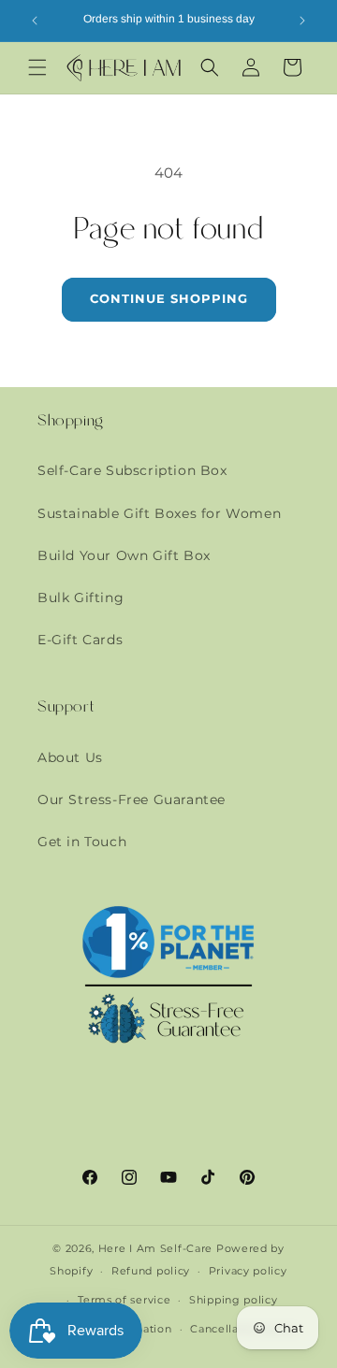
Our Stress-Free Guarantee (131, 799)
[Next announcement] (302, 20)
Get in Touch (81, 841)
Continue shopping (169, 298)
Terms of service (124, 1299)
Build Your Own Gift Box (124, 555)
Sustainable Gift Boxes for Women (159, 513)
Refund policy (150, 1270)
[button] (37, 67)
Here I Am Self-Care (155, 1248)
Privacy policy (248, 1270)
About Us (70, 757)
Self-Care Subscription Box (132, 470)
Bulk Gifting (80, 597)
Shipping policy (233, 1299)
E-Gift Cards (80, 639)
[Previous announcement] (34, 20)
